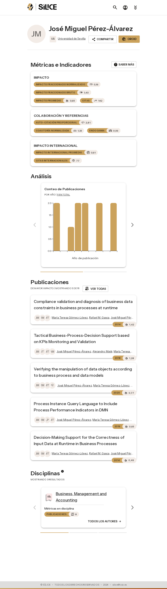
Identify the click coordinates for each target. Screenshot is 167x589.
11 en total (63, 194)
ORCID (129, 39)
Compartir (102, 39)
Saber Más (124, 64)
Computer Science (98, 495)
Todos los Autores (129, 521)
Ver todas (95, 288)
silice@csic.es (119, 584)
